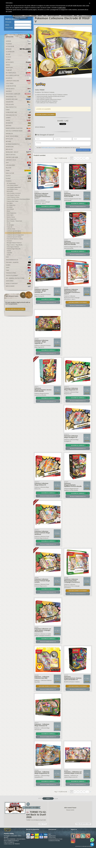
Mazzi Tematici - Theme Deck (14, 221)
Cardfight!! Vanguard (12, 81)
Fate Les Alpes (10, 104)
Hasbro (8, 265)
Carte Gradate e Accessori (14, 193)
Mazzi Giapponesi (11, 219)
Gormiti (8, 118)
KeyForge (8, 125)
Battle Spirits (10, 62)
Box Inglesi (9, 203)
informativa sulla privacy (48, 147)
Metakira (8, 141)
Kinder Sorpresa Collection (14, 128)
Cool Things (9, 83)
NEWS (75, 15)
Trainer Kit (9, 227)
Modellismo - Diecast (12, 152)
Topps (7, 267)
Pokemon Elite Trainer (12, 201)
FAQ (49, 834)
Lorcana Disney (10, 165)
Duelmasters (9, 102)
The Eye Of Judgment (12, 275)
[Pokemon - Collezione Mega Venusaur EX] (48, 707)
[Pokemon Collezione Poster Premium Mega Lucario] (48, 562)
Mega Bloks (9, 149)
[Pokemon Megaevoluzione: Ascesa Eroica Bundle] (48, 371)
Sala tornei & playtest (66, 15)
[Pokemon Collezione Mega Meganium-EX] (77, 371)
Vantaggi (33, 15)
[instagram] (73, 841)
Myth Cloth (9, 139)
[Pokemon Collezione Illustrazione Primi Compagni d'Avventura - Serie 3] (48, 176)
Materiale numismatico (13, 144)
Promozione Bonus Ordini (55, 839)
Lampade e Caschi (11, 160)
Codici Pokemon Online (13, 197)
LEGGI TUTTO (42, 824)
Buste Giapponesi (11, 213)
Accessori (9, 241)
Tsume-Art (9, 70)
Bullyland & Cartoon (12, 75)
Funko (8, 110)
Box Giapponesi (11, 205)
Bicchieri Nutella (11, 73)
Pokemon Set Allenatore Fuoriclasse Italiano (18, 199)
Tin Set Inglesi (10, 225)
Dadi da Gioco (10, 88)
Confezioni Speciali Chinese (14, 237)
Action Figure (10, 46)
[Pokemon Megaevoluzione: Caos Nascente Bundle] (77, 224)
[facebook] (73, 836)
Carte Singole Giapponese (14, 187)
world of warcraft (12, 283)
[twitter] (83, 836)
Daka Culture (10, 173)
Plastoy (8, 176)
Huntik (8, 120)
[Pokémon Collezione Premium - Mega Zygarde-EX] (48, 323)
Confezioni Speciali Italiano (14, 233)
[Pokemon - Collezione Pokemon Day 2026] (48, 659)
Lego (7, 162)
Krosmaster (9, 123)
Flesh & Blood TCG (11, 115)
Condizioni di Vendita (54, 840)
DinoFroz (9, 91)
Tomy (7, 270)
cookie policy (62, 7)
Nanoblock (9, 133)
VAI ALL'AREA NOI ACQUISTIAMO (15, 309)
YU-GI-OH (8, 57)
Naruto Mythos (10, 154)
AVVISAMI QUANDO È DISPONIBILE (45, 114)
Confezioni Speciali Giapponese (15, 235)
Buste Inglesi (10, 215)
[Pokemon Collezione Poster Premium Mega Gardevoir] (48, 514)
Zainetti (9, 251)
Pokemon (8, 181)
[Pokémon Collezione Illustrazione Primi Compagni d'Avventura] (77, 562)
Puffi (7, 257)
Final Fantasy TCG (11, 107)
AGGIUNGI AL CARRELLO (47, 206)
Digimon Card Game (11, 99)
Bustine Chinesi (11, 217)
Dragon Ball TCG (11, 96)
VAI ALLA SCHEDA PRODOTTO (48, 209)
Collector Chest (11, 229)
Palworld (9, 44)
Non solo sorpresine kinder (14, 131)
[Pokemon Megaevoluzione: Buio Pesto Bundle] (77, 176)
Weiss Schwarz (10, 286)
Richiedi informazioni (83, 150)
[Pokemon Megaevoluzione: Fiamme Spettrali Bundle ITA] (77, 659)
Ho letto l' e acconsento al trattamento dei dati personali (58, 147)
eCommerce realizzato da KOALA (83, 846)
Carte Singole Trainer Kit (13, 195)
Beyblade (8, 49)
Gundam (8, 41)
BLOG (80, 15)
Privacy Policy (52, 837)
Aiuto (45, 15)
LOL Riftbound (10, 51)
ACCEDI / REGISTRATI (20, 17)
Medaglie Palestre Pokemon (14, 243)
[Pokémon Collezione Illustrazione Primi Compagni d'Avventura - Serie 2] (77, 272)
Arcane (8, 54)
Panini (7, 170)
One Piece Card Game (12, 157)
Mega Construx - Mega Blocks (14, 245)
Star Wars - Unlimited (12, 262)
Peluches (8, 168)
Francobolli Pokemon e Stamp (15, 239)
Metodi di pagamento (53, 15)
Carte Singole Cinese (12, 189)
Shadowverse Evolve (12, 260)
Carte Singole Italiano (12, 185)
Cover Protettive (11, 86)
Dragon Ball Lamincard (13, 94)
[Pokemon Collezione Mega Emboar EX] (48, 466)
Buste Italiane (10, 209)
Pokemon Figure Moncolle (14, 249)
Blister (8, 211)
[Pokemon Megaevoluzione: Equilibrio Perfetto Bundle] (77, 466)
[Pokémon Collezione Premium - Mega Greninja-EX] (48, 272)
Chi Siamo (27, 15)
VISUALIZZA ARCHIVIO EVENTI (83, 824)
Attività (40, 15)
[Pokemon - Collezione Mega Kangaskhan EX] (48, 755)
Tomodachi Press (11, 273)
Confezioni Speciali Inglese (14, 231)
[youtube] (78, 836)
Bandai (8, 65)
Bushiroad (9, 78)
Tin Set (8, 223)
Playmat (8, 178)
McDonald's (10, 191)
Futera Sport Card (11, 112)
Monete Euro (10, 146)
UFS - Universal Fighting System (15, 278)
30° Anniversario (11, 183)
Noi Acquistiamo (18, 15)
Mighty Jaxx (9, 67)
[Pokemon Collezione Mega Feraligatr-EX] (77, 419)
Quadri (8, 254)
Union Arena (9, 281)
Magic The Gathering (12, 136)
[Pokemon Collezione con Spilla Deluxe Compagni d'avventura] (48, 611)
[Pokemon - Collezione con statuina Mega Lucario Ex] (77, 755)
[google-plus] (88, 836)
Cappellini (9, 253)
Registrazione (52, 836)
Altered (8, 59)
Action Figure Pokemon (13, 247)
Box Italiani (10, 207)
